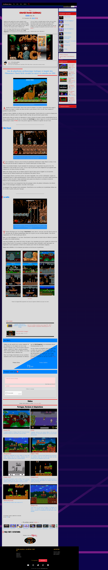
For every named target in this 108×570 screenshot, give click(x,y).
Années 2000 (18, 556)
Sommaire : (63, 9)
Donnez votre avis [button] (11, 372)
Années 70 (18, 553)
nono (9, 62)
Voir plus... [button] (30, 298)
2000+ (25, 4)
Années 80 (18, 554)
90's (21, 4)
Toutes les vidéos (57, 551)
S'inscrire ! (43, 560)
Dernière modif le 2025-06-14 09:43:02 (13, 515)
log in (73, 6)
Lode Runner (71, 72)
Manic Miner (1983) (71, 78)
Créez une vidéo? (37, 403)
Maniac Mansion (64, 54)
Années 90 (18, 555)
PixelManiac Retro (7, 4)
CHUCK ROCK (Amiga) (22, 331)
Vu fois (7, 517)
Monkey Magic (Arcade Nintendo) (67, 56)
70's (14, 4)
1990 (72, 68)
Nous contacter (56, 554)
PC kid (16, 120)
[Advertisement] (30, 311)
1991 (71, 95)
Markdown (53, 384)
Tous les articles (57, 553)
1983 (73, 74)
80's (17, 4)
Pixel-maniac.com (44, 568)
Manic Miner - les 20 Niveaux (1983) (71, 98)
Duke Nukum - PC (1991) (71, 92)
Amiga (19, 333)
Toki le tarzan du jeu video (71, 65)
